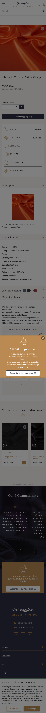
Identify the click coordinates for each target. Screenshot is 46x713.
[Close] (43, 338)
